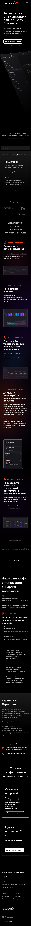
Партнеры (5, 899)
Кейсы (4, 893)
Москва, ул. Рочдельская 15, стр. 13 (13, 884)
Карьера (4, 902)
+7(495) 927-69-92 (8, 887)
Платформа (5, 896)
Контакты (16, 893)
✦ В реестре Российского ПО (11, 45)
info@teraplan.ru (7, 882)
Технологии (17, 896)
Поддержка (16, 899)
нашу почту (23, 749)
